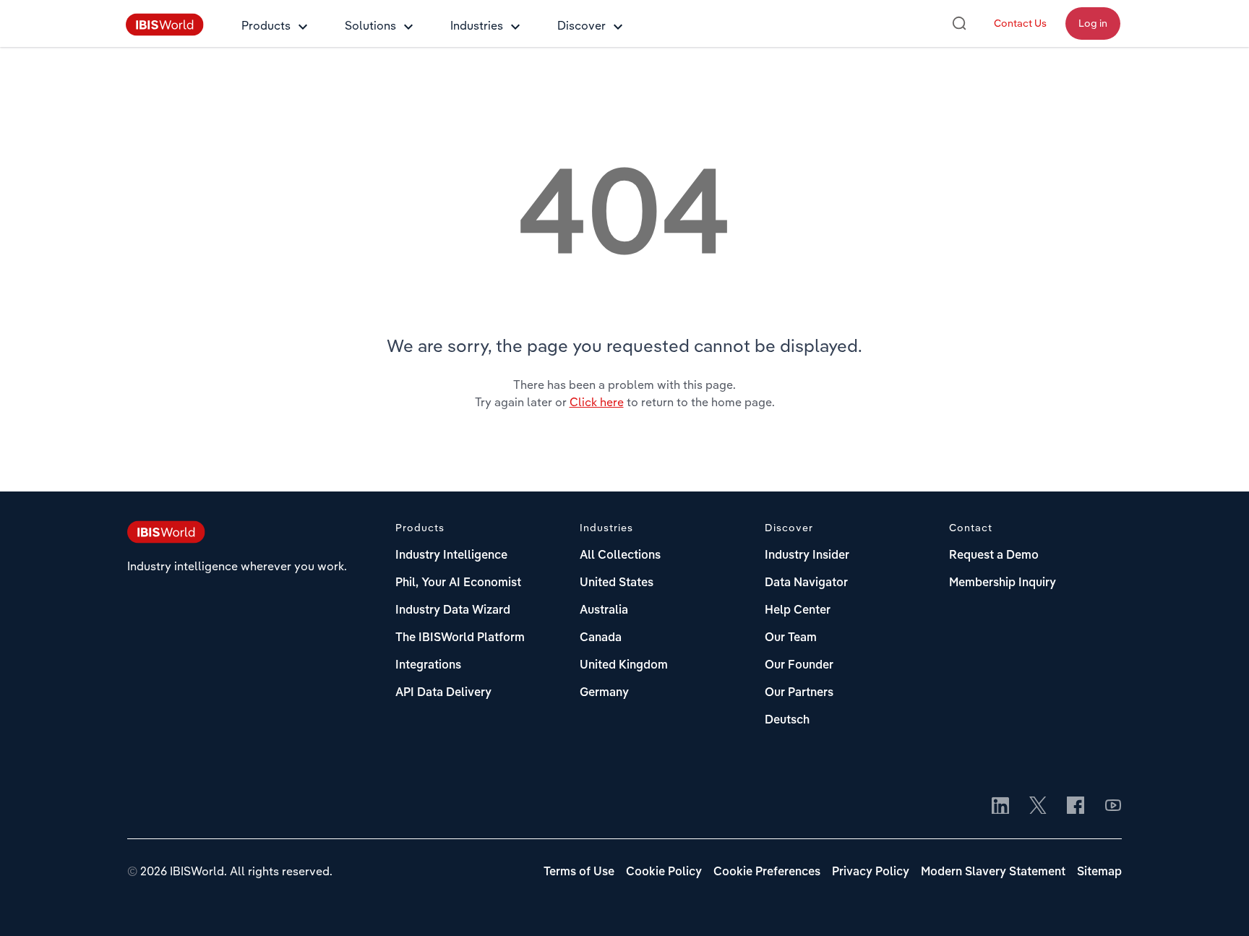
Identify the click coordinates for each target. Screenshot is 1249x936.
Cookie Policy (664, 872)
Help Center (797, 611)
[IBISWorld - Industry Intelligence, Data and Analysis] (165, 32)
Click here (597, 402)
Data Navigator (806, 583)
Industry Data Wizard (452, 611)
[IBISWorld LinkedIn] (1000, 806)
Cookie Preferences (766, 872)
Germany (604, 693)
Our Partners (799, 693)
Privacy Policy (870, 872)
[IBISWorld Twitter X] (1038, 806)
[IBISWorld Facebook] (1075, 806)
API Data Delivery (443, 693)
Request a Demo (994, 556)
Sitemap (1099, 872)
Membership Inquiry (1002, 583)
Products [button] (266, 25)
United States (616, 583)
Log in (1092, 23)
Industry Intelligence (451, 556)
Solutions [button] (370, 25)
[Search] (959, 23)
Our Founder (799, 665)
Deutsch (787, 720)
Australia (604, 611)
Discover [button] (581, 25)
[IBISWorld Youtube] (1113, 806)
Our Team (791, 638)
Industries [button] (476, 25)
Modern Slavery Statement (993, 872)
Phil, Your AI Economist (458, 583)
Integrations (428, 665)
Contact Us (1020, 23)
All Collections (620, 556)
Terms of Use (579, 872)
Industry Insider (807, 556)
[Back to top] (1216, 903)
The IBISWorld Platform (460, 638)
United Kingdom (624, 665)
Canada (601, 638)
